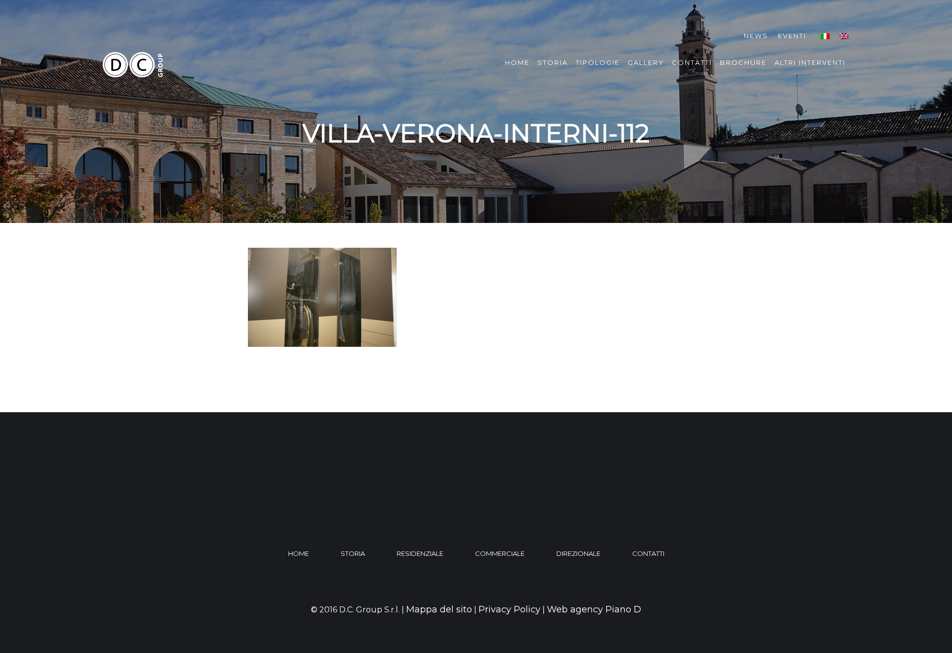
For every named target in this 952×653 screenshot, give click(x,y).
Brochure (743, 62)
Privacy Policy (509, 609)
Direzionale (578, 553)
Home (517, 62)
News (756, 36)
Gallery (646, 62)
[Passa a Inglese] (843, 36)
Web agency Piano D (594, 609)
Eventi (792, 36)
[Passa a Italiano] (825, 36)
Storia (552, 62)
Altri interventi (809, 62)
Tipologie (598, 62)
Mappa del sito (439, 609)
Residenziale (420, 553)
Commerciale (500, 553)
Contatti (692, 62)
